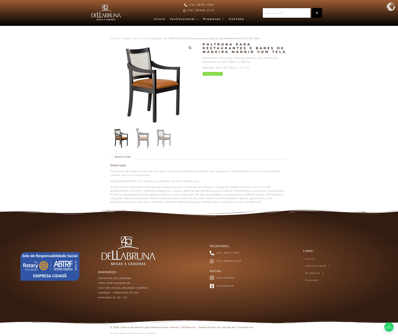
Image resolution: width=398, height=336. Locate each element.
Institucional (182, 19)
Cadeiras (130, 38)
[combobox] (287, 13)
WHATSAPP (212, 74)
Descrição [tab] (123, 156)
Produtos (212, 19)
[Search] (317, 13)
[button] (184, 19)
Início (159, 19)
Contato (236, 19)
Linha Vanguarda (153, 38)
